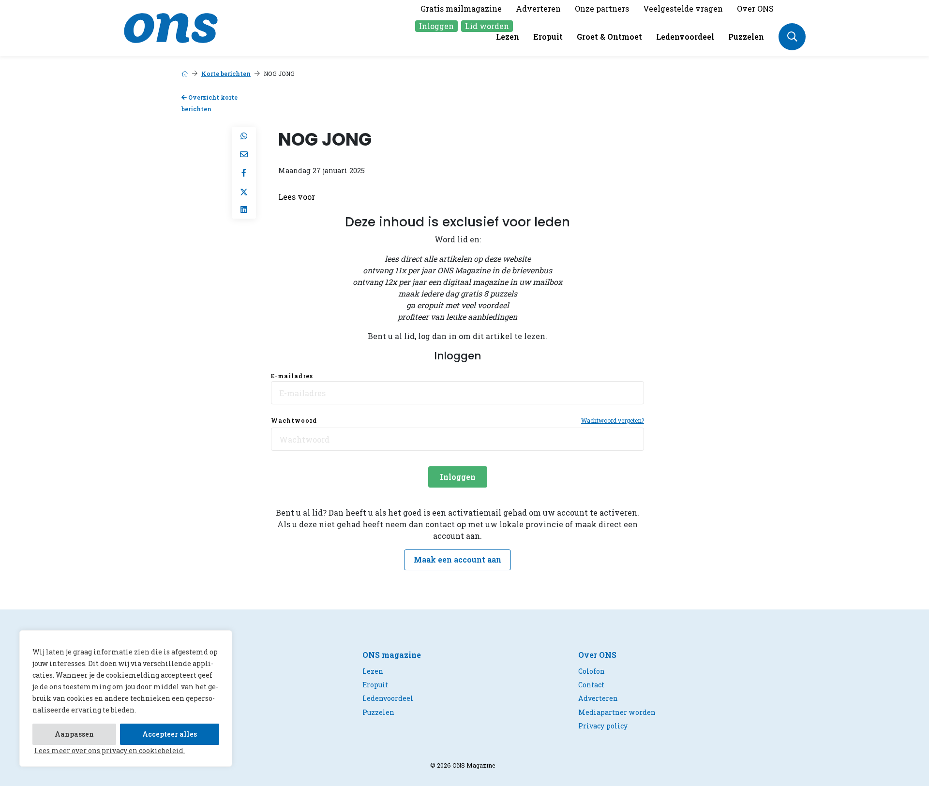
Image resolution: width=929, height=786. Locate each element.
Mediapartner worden (617, 712)
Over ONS (755, 8)
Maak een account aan (457, 559)
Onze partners (602, 8)
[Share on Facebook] (244, 172)
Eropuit (548, 36)
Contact (591, 684)
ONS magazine (391, 655)
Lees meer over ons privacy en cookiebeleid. (109, 750)
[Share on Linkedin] (244, 209)
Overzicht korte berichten (209, 103)
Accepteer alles (169, 734)
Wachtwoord (294, 420)
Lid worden (487, 26)
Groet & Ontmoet (609, 36)
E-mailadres (292, 376)
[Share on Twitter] (244, 191)
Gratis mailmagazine (461, 8)
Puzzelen (746, 36)
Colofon (591, 671)
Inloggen (436, 26)
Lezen (507, 36)
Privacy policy (603, 725)
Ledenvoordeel (685, 36)
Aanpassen (74, 734)
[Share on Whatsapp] (244, 136)
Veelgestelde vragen (683, 8)
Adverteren (538, 8)
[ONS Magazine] (170, 27)
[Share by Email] (244, 154)
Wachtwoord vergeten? (612, 420)
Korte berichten (226, 73)
